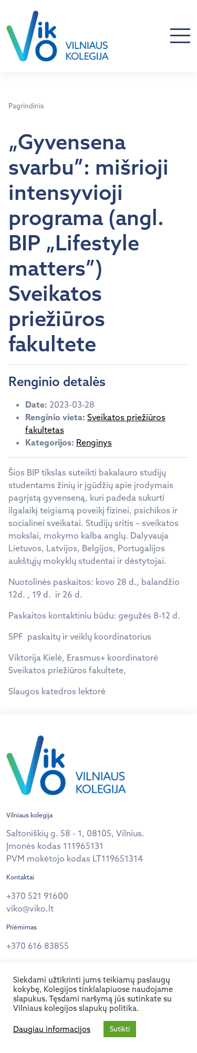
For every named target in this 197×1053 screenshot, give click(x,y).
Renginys (94, 442)
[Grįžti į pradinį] (57, 36)
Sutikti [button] (120, 1029)
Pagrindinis (26, 106)
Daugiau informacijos (51, 1029)
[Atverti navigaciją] (180, 36)
